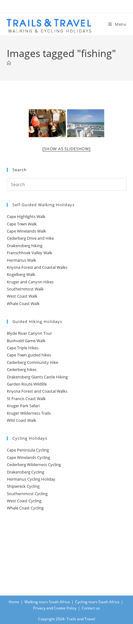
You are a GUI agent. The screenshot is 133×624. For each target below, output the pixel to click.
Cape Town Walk (22, 224)
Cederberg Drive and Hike (30, 238)
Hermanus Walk (21, 260)
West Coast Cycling (24, 501)
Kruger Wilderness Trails (29, 413)
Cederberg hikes (21, 369)
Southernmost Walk (25, 289)
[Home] (9, 63)
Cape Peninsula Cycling (28, 450)
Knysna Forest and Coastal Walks (37, 267)
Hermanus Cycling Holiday (31, 479)
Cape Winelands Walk (26, 231)
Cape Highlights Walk (26, 216)
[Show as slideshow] (66, 148)
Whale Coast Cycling (25, 508)
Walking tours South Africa (47, 601)
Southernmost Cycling (27, 493)
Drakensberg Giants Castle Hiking (37, 377)
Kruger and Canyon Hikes (30, 282)
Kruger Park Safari (23, 405)
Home (14, 601)
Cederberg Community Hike (32, 362)
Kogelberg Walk (21, 274)
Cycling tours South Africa (97, 601)
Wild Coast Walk (21, 420)
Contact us (91, 608)
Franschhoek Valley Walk (29, 252)
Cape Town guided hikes (29, 355)
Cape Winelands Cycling (28, 457)
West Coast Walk (22, 296)
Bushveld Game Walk (26, 340)
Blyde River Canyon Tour (29, 333)
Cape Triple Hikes (22, 348)
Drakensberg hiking (24, 245)
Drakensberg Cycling (25, 472)
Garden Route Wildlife (27, 384)
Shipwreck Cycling (23, 486)
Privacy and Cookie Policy (54, 608)
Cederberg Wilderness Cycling (34, 464)
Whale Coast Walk (23, 303)
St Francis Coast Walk (26, 398)
